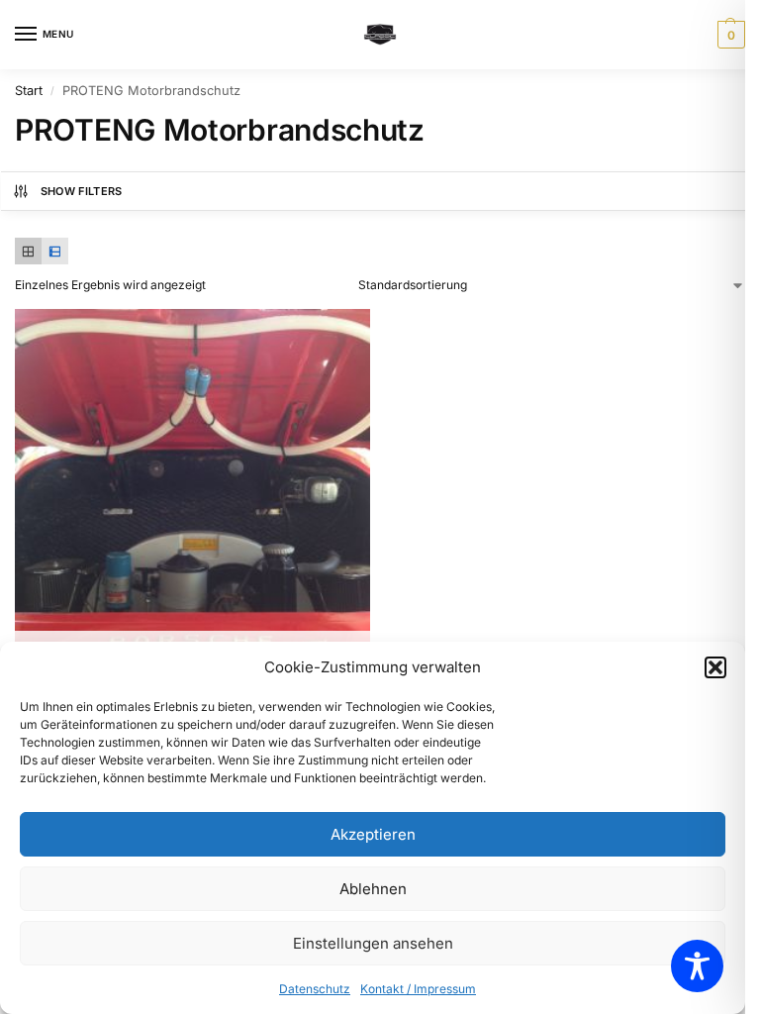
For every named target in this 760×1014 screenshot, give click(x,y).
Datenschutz (314, 988)
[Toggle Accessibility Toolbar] (697, 966)
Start (29, 90)
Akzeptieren (373, 834)
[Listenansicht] (55, 251)
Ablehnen (373, 888)
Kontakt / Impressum (418, 988)
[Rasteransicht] (28, 251)
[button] (715, 667)
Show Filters (82, 191)
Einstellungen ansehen (373, 943)
